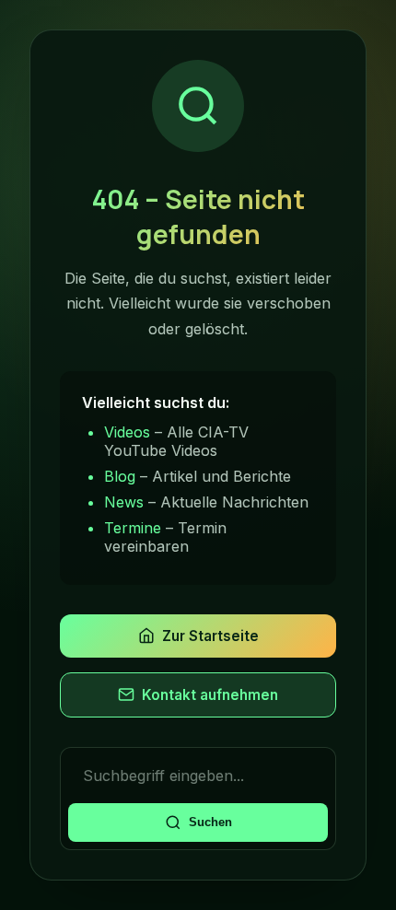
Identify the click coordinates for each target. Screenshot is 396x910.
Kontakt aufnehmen (210, 695)
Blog (119, 476)
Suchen (210, 822)
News (124, 502)
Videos (127, 432)
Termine (132, 528)
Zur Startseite (210, 636)
